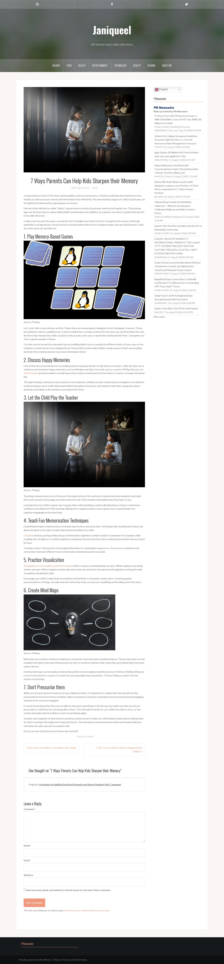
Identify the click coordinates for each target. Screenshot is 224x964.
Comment (30, 809)
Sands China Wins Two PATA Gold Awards (176, 308)
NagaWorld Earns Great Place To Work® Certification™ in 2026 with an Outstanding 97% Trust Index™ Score (176, 283)
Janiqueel (112, 29)
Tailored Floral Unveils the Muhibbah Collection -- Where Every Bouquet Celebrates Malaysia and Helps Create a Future (174, 207)
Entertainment (100, 65)
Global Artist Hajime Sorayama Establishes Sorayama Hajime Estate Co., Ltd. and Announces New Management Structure (176, 140)
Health (81, 65)
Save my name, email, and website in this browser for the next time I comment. (68, 890)
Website (28, 875)
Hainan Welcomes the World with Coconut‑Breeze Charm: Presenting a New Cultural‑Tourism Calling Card (176, 169)
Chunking (28, 535)
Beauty (137, 65)
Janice (95, 187)
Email (27, 860)
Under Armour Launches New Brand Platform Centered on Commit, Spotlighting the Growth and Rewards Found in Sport (177, 266)
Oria (63, 959)
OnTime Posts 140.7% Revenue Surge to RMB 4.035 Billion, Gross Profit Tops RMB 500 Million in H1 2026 (177, 119)
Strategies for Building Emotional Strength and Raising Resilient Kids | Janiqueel (80, 784)
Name (27, 845)
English (163, 89)
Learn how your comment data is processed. (86, 910)
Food (69, 65)
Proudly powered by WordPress (35, 959)
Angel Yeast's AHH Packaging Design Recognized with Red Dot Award (173, 297)
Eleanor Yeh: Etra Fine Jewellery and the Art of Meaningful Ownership (178, 227)
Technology (120, 65)
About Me (167, 65)
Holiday (56, 65)
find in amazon (31, 373)
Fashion (151, 65)
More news (159, 316)
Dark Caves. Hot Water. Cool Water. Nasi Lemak (52, 747)
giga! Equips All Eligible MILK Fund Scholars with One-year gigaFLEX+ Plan (176, 154)
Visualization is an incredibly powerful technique (48, 565)
